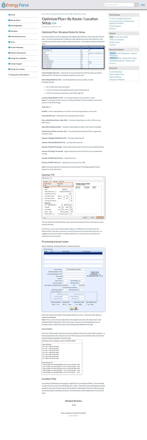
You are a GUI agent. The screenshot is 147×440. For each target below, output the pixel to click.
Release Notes (15, 20)
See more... (112, 28)
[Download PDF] (53, 23)
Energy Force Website (18, 58)
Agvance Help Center (116, 74)
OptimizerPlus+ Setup (79, 14)
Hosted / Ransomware (18, 53)
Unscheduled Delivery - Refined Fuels (122, 61)
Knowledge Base (16, 25)
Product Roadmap (16, 47)
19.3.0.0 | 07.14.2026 (116, 39)
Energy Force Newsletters (20, 75)
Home (13, 15)
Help (143, 5)
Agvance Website (115, 77)
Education (14, 31)
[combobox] (119, 5)
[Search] (136, 5)
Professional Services (18, 36)
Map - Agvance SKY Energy (123, 58)
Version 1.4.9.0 (114, 42)
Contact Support (16, 64)
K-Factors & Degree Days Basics (120, 18)
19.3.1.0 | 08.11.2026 (119, 37)
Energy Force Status (17, 69)
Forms (12, 42)
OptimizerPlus (65, 14)
